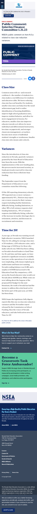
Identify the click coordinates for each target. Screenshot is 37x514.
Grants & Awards (7, 459)
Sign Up (4, 383)
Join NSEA (15, 425)
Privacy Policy (5, 472)
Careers (4, 450)
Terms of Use (15, 472)
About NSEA (5, 425)
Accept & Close (8, 510)
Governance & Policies (8, 456)
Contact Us (6, 348)
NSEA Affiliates (6, 461)
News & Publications (8, 464)
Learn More (8, 15)
